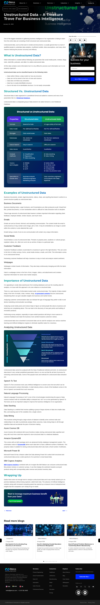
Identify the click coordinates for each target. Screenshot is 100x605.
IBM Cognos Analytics (11, 464)
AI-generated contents (42, 293)
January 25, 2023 (8, 24)
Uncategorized (9, 538)
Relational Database (23, 98)
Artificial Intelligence (9, 8)
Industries (64, 3)
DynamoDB (21, 444)
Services (50, 3)
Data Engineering (23, 8)
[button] (70, 40)
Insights (77, 3)
